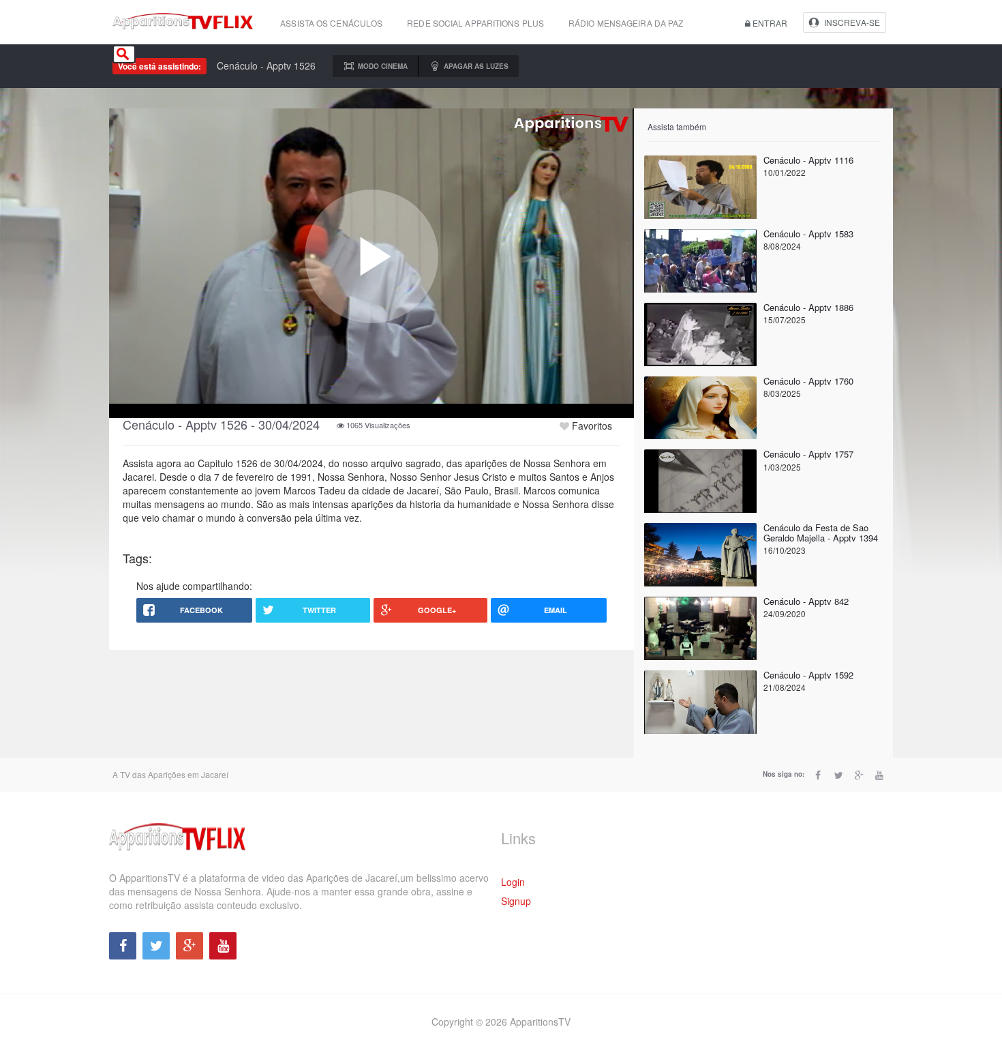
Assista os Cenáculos (331, 23)
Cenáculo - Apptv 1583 (808, 233)
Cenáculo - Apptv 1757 (808, 453)
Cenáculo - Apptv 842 (806, 601)
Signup (516, 901)
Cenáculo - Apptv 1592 (808, 674)
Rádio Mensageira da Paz (625, 23)
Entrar (768, 23)
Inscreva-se (852, 22)
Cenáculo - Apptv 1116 (808, 159)
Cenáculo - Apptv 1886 (808, 307)
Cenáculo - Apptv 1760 (808, 380)
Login (513, 882)
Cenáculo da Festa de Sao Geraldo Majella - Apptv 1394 (820, 532)
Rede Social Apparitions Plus (475, 23)
